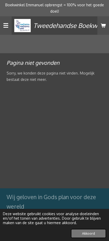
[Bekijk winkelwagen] (103, 25)
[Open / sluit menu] (6, 25)
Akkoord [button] (88, 233)
